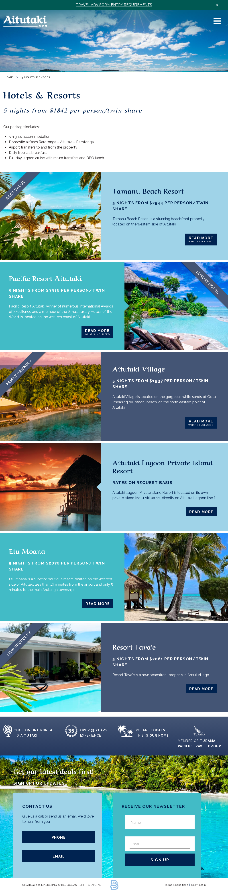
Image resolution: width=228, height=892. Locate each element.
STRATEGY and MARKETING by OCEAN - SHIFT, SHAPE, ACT (62, 884)
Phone (59, 837)
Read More (201, 239)
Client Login (198, 884)
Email (59, 856)
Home (8, 77)
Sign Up (160, 860)
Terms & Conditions (176, 884)
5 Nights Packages (36, 77)
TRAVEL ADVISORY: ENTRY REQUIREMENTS (114, 5)
